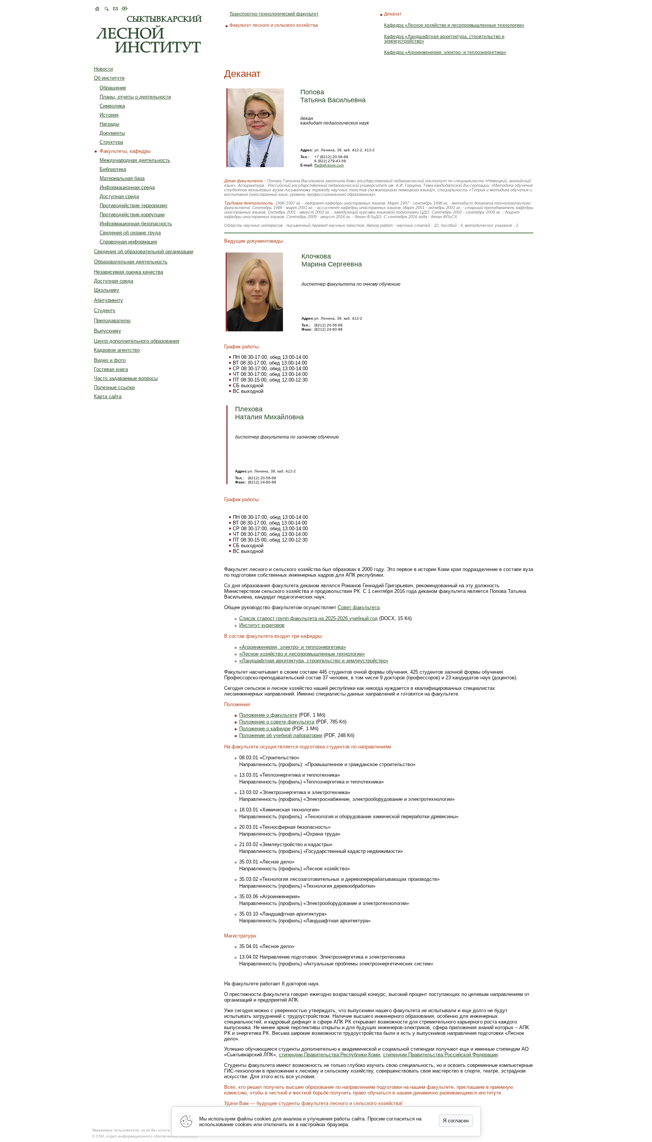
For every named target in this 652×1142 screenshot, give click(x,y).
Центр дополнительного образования (136, 341)
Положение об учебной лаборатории (280, 735)
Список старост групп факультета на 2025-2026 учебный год (308, 618)
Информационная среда (127, 187)
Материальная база (122, 178)
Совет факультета (359, 607)
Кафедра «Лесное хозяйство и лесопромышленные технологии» (454, 25)
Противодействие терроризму (134, 205)
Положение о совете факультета (276, 722)
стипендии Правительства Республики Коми (329, 1054)
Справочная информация (128, 242)
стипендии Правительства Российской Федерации (440, 1054)
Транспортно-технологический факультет (273, 14)
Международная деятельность (135, 160)
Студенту (104, 310)
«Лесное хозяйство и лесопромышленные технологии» (302, 654)
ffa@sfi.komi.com (329, 165)
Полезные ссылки (114, 387)
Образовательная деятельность (131, 262)
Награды (109, 124)
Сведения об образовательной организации (143, 251)
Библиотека (113, 169)
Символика (112, 106)
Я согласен (456, 1121)
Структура (111, 142)
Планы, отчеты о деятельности (135, 97)
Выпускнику (107, 331)
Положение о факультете (268, 715)
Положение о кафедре (265, 728)
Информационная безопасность (136, 223)
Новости (103, 69)
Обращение (113, 88)
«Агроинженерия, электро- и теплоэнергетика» (292, 647)
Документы (112, 133)
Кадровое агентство (117, 350)
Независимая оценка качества (128, 272)
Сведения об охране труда (130, 232)
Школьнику (106, 290)
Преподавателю (112, 320)
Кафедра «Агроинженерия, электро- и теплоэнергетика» (445, 52)
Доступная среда (119, 196)
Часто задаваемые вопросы (126, 378)
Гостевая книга (111, 369)
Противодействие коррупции (132, 214)
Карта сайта (107, 396)
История (109, 115)
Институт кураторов (261, 625)
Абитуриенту (108, 300)
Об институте (109, 78)
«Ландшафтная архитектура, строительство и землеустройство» (313, 660)
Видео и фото (110, 360)
